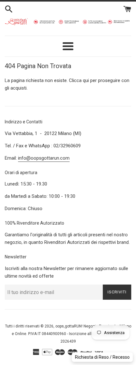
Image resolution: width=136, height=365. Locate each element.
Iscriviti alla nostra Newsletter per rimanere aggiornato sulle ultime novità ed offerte (66, 272)
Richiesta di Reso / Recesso (102, 357)
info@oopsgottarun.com (44, 158)
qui (86, 80)
